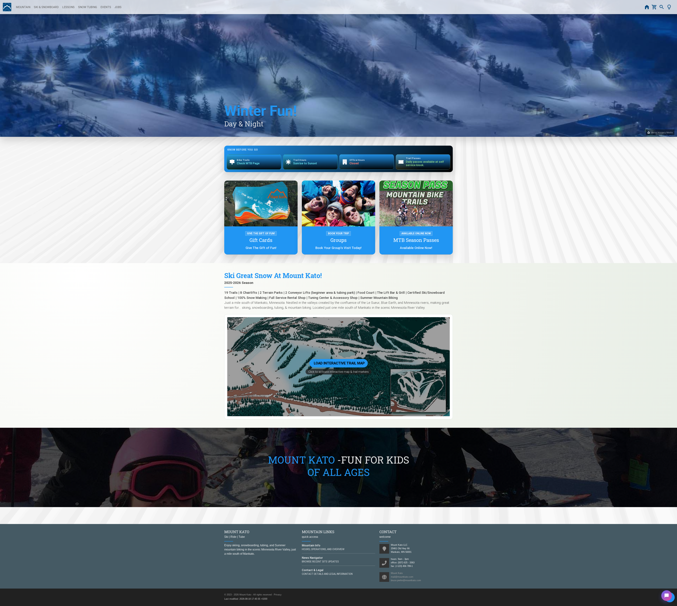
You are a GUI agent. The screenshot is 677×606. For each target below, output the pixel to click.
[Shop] (654, 7)
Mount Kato (397, 573)
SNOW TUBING (87, 7)
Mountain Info (311, 545)
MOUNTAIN (23, 7)
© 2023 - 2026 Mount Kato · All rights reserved (248, 594)
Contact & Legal (312, 570)
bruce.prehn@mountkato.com (406, 580)
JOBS (118, 7)
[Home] (647, 7)
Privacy (278, 594)
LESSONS (68, 7)
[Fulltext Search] (661, 7)
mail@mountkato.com (402, 576)
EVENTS (105, 7)
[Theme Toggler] (669, 7)
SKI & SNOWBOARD (46, 7)
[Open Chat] (666, 595)
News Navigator (312, 557)
